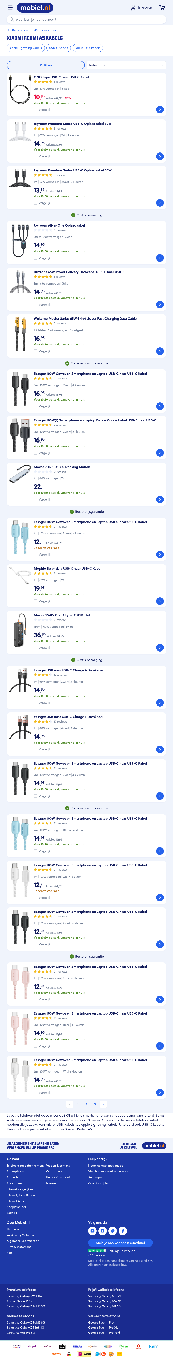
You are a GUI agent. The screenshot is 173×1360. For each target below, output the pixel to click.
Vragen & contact (57, 1165)
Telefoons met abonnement (25, 1165)
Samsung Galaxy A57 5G (104, 1296)
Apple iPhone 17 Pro (20, 1301)
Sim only (13, 1177)
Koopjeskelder (16, 1207)
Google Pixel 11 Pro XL (103, 1327)
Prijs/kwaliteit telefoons (106, 1289)
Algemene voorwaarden (23, 1241)
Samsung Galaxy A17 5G (104, 1306)
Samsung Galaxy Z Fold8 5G (26, 1306)
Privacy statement (19, 1247)
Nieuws (51, 1183)
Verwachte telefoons (104, 1316)
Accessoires (14, 1183)
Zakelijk (12, 1213)
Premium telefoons (21, 1289)
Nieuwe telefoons (20, 1316)
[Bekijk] (160, 109)
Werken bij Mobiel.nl (21, 1235)
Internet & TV (16, 1201)
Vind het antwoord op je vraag (108, 1171)
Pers (9, 1253)
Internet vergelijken (20, 1189)
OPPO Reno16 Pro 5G (21, 1332)
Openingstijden (98, 1183)
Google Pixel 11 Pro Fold (104, 1332)
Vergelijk (44, 110)
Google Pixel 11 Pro (101, 1322)
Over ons (13, 1229)
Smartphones (16, 1171)
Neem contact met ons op (105, 1165)
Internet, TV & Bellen (21, 1195)
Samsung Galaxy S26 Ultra (25, 1296)
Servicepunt (96, 1177)
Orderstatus (54, 1171)
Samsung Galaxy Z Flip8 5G (25, 1327)
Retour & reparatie (58, 1177)
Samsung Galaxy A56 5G (104, 1301)
